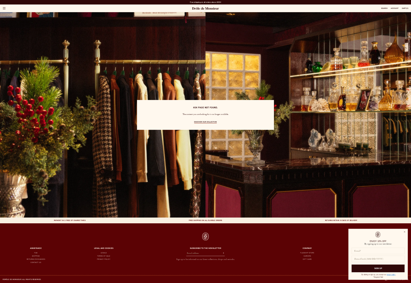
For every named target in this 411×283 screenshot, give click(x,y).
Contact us (36, 262)
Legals (104, 253)
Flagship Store (307, 253)
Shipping (36, 256)
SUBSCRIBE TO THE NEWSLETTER (205, 248)
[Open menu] (4, 8)
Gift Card (307, 259)
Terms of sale (103, 256)
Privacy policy (103, 259)
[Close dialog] (404, 231)
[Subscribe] (222, 253)
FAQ (36, 253)
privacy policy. (391, 275)
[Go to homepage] (205, 236)
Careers (307, 256)
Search (384, 8)
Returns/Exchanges (36, 259)
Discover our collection (205, 122)
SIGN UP (378, 268)
